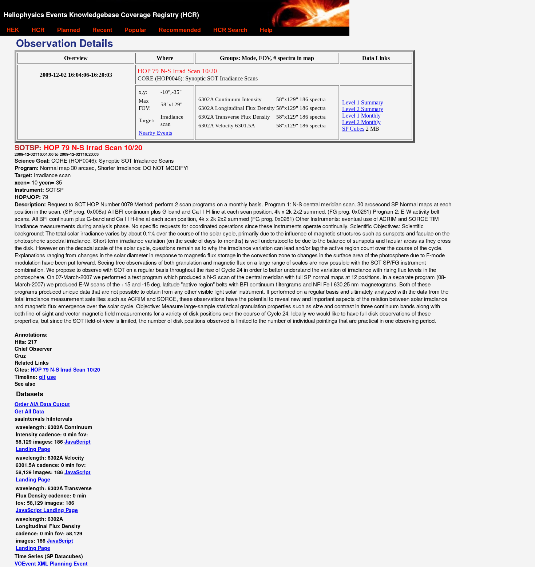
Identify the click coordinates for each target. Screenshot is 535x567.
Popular (135, 30)
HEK (13, 30)
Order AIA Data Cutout (42, 404)
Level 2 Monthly (361, 122)
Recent (102, 30)
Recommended (180, 30)
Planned (68, 30)
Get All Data (29, 411)
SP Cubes (353, 129)
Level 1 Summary (362, 102)
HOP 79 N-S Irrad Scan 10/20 (65, 369)
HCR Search (230, 30)
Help (266, 30)
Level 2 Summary (362, 109)
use (51, 376)
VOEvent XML (31, 563)
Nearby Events (155, 133)
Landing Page (33, 448)
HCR (38, 30)
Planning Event (69, 563)
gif (42, 376)
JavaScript (77, 441)
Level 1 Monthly (361, 115)
